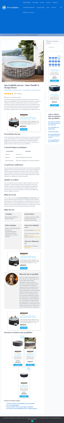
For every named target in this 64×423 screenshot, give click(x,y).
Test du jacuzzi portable (53, 131)
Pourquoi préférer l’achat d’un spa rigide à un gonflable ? (20, 407)
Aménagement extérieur (29, 7)
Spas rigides (35, 2)
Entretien (48, 2)
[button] (61, 7)
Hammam (53, 7)
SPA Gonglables (13, 7)
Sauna (47, 7)
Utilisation (55, 2)
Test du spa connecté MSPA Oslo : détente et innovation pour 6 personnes (54, 123)
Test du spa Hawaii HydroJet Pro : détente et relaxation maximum (54, 136)
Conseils (42, 2)
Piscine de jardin (40, 7)
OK (32, 421)
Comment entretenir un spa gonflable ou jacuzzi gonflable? (21, 403)
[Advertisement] (32, 24)
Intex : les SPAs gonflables (13, 405)
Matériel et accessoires (28, 12)
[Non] (62, 419)
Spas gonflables (27, 2)
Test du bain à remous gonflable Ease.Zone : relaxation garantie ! (22, 408)
